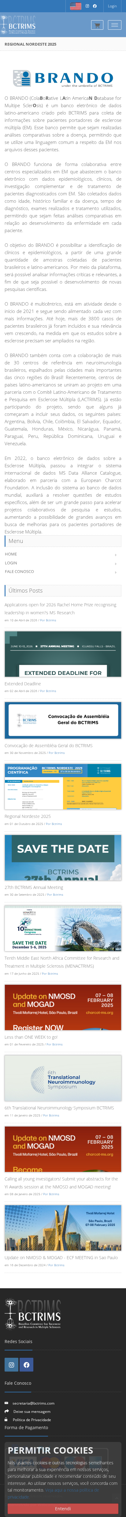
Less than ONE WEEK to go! (31, 1037)
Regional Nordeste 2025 (28, 816)
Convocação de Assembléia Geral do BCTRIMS (49, 745)
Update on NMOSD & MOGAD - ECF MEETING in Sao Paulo (61, 1257)
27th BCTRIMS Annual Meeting (34, 887)
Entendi (63, 1508)
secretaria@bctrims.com (33, 1403)
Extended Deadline (23, 684)
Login (112, 6)
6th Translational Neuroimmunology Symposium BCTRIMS (59, 1108)
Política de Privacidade (31, 1419)
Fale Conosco (19, 571)
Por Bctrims (48, 620)
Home (11, 554)
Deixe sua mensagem (31, 1411)
